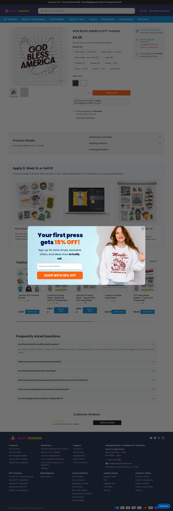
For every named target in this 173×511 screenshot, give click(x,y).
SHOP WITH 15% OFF (60, 275)
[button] (164, 506)
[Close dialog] (142, 228)
